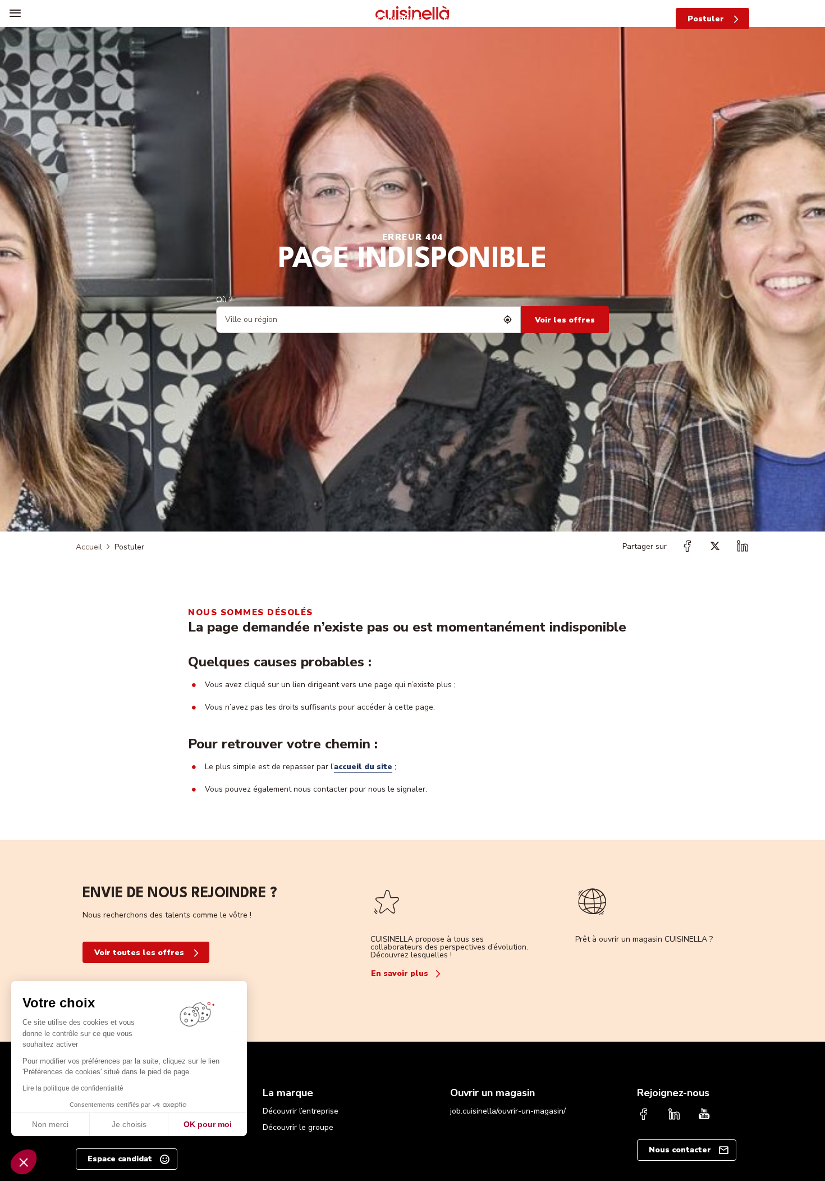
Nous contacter (680, 1149)
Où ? (224, 299)
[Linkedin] (674, 1115)
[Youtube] (704, 1115)
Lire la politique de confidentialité (72, 1088)
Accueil (89, 547)
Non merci (50, 1124)
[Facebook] (643, 1115)
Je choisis (129, 1124)
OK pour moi (208, 1124)
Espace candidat (120, 1158)
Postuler (706, 18)
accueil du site (363, 766)
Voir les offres (565, 320)
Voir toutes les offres (139, 952)
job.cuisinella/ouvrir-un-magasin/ (508, 1111)
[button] (23, 1161)
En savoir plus (399, 973)
